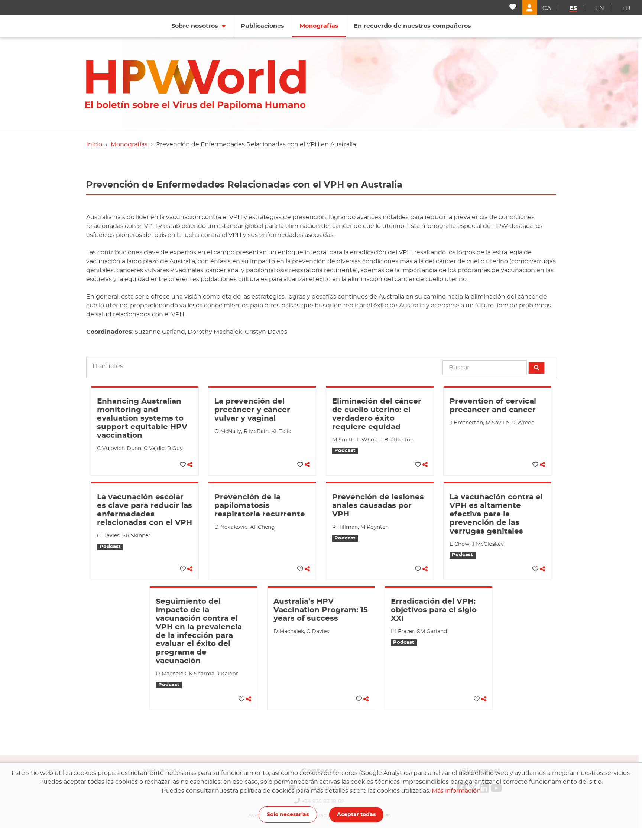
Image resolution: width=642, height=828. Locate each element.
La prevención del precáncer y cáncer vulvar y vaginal (252, 410)
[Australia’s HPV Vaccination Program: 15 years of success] (321, 587)
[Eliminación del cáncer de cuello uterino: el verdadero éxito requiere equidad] (380, 387)
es (573, 8)
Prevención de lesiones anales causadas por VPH (378, 505)
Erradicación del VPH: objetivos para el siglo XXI (434, 610)
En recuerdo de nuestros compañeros (412, 26)
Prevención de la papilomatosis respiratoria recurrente (259, 505)
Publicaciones (262, 26)
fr (626, 8)
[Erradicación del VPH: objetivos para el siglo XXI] (438, 587)
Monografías (129, 144)
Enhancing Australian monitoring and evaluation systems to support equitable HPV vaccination (142, 418)
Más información (456, 791)
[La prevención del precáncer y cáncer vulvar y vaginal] (262, 387)
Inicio (94, 144)
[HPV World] (219, 82)
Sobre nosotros (194, 26)
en (599, 8)
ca (546, 8)
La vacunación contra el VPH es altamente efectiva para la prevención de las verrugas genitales (496, 514)
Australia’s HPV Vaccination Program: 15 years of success (320, 610)
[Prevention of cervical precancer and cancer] (497, 387)
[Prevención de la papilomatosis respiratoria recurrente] (262, 482)
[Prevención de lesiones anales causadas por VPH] (380, 482)
